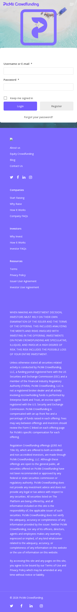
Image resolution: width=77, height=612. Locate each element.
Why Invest (16, 236)
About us (15, 147)
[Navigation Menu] (72, 4)
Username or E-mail (18, 63)
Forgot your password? (38, 117)
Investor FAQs (18, 248)
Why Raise (16, 204)
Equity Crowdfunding (22, 153)
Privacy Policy (18, 275)
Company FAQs (19, 216)
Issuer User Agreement (23, 281)
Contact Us (16, 166)
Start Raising (17, 197)
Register (56, 106)
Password (11, 79)
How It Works (18, 210)
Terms (13, 269)
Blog (12, 160)
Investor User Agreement (24, 287)
